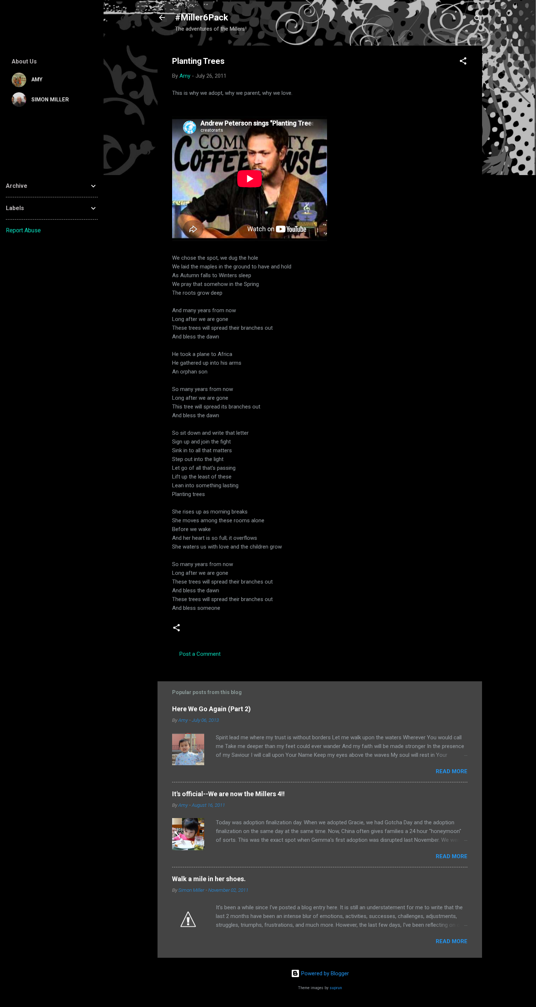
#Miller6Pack (201, 17)
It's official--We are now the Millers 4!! (228, 794)
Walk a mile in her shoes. (209, 879)
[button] (463, 62)
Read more (451, 771)
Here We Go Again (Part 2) (211, 709)
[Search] (477, 20)
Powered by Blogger (324, 973)
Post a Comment (200, 654)
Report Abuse (23, 230)
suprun (336, 987)
